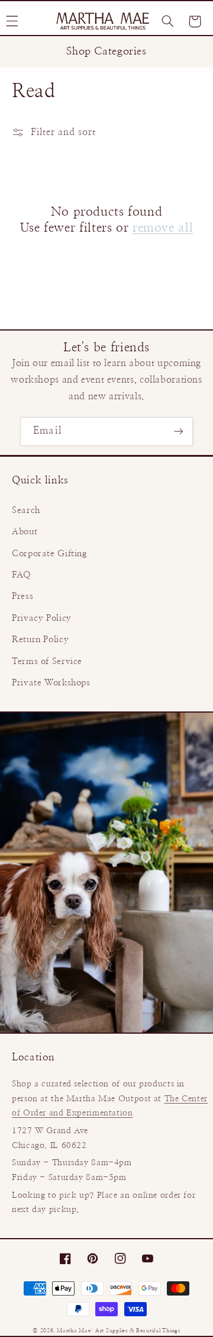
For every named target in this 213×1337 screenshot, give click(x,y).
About (24, 531)
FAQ (21, 574)
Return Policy (40, 639)
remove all (163, 228)
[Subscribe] (178, 431)
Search (26, 510)
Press (22, 596)
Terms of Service (47, 661)
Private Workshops (51, 682)
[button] (167, 21)
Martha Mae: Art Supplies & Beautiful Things (118, 1330)
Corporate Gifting (50, 553)
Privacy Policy (42, 618)
